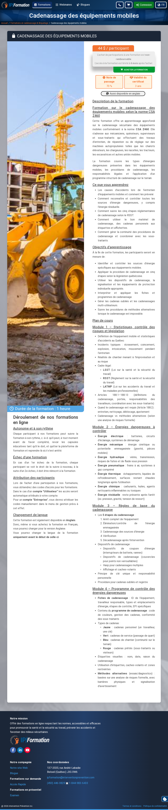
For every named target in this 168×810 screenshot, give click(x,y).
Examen (14, 795)
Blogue (14, 773)
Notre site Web (19, 767)
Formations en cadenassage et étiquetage (29, 23)
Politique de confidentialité (155, 806)
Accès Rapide (18, 784)
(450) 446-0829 (56, 783)
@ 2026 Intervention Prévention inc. (17, 806)
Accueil (4, 23)
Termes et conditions (131, 806)
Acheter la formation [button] (135, 70)
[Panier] (128, 5)
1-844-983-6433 (78, 783)
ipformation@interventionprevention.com (70, 777)
